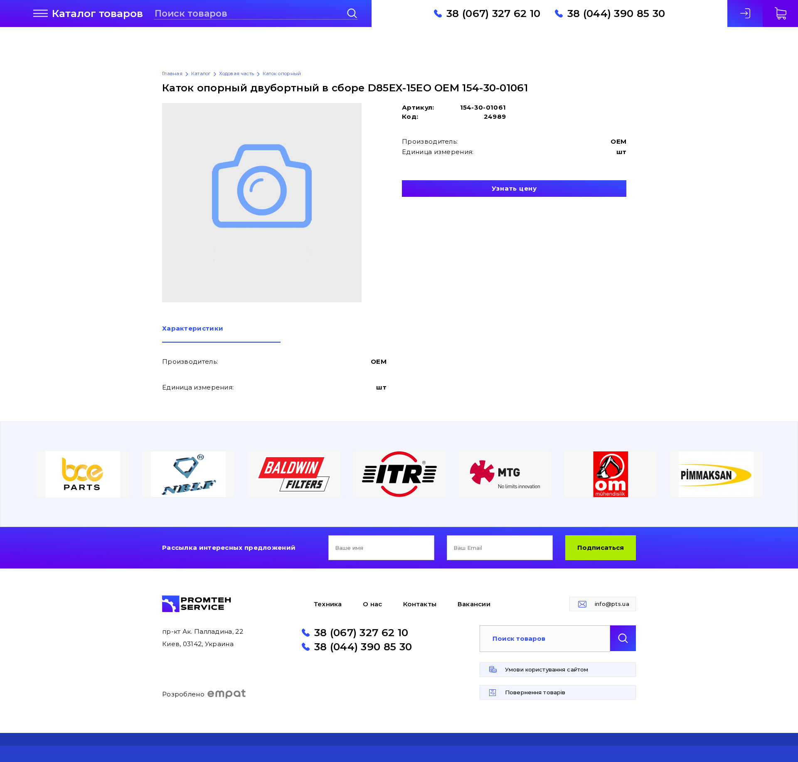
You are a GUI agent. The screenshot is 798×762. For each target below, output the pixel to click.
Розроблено (183, 694)
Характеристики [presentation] (192, 328)
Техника (328, 604)
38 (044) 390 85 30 (616, 13)
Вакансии (474, 604)
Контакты (419, 604)
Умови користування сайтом (546, 669)
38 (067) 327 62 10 (493, 13)
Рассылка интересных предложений (229, 547)
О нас (372, 604)
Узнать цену (514, 188)
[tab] (221, 334)
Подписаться (600, 547)
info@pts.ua (612, 603)
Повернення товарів (535, 692)
